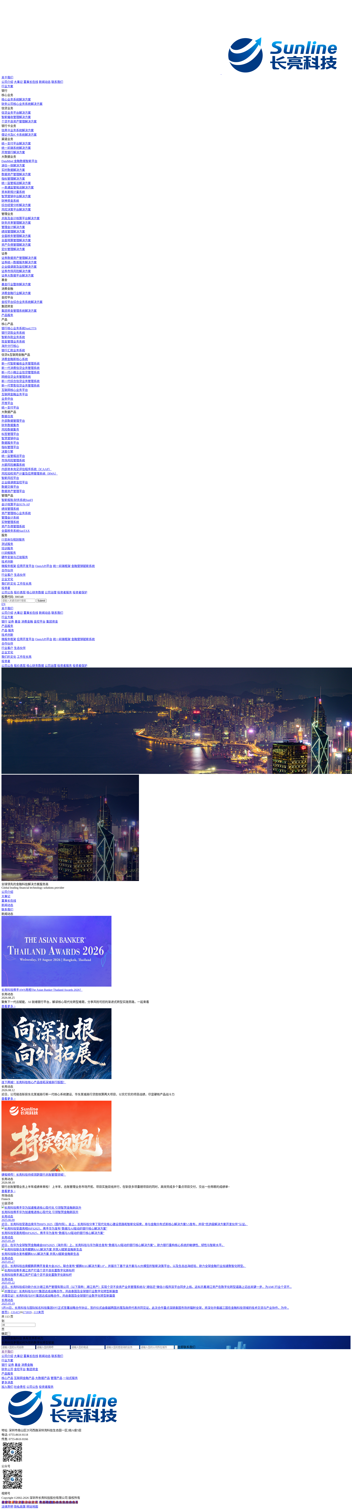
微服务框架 (8, 566)
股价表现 (20, 592)
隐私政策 (20, 1506)
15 (18, 1312)
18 (27, 1312)
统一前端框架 (62, 566)
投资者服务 (64, 592)
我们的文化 (8, 583)
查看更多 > (8, 1006)
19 (30, 1312)
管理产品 (56, 1378)
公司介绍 (7, 81)
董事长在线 (30, 81)
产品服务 (7, 315)
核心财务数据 (35, 592)
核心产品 (7, 1378)
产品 (4, 630)
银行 (4, 621)
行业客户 (7, 574)
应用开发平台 (25, 566)
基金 (18, 621)
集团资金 (52, 621)
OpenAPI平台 (43, 566)
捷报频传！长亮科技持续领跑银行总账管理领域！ (33, 1174)
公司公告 (7, 592)
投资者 (5, 588)
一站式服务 (70, 1378)
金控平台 (39, 621)
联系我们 (57, 81)
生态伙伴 (20, 574)
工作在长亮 (24, 583)
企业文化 (7, 579)
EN (3, 604)
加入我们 (7, 1386)
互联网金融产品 (24, 1378)
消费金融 (27, 621)
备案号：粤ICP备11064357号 (19, 1502)
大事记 (18, 81)
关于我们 (7, 77)
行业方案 (7, 86)
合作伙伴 (7, 570)
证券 (11, 621)
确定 (4, 1333)
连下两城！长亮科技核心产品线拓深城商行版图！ (33, 1082)
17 (24, 1312)
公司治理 (50, 592)
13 (12, 1312)
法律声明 (7, 1506)
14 (15, 1312)
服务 (11, 630)
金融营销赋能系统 (83, 566)
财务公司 (7, 1369)
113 (36, 1312)
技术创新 (7, 561)
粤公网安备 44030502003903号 (58, 1502)
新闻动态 (45, 81)
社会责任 (20, 1386)
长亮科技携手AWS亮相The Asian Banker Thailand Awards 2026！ (41, 989)
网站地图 (32, 1506)
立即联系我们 (186, 1347)
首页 (4, 1312)
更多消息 (7, 1382)
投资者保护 (80, 592)
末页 (41, 1312)
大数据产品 (42, 1378)
